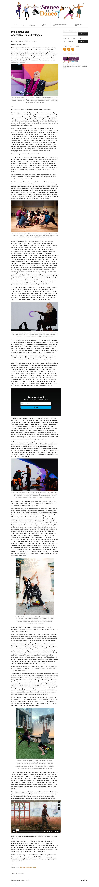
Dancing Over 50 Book (79, 25)
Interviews (18, 873)
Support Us (44, 25)
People (23, 25)
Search (82, 34)
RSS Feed (15, 885)
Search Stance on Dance (71, 31)
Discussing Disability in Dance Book (60, 25)
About (15, 25)
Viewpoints (23, 873)
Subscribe (82, 41)
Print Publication (32, 25)
